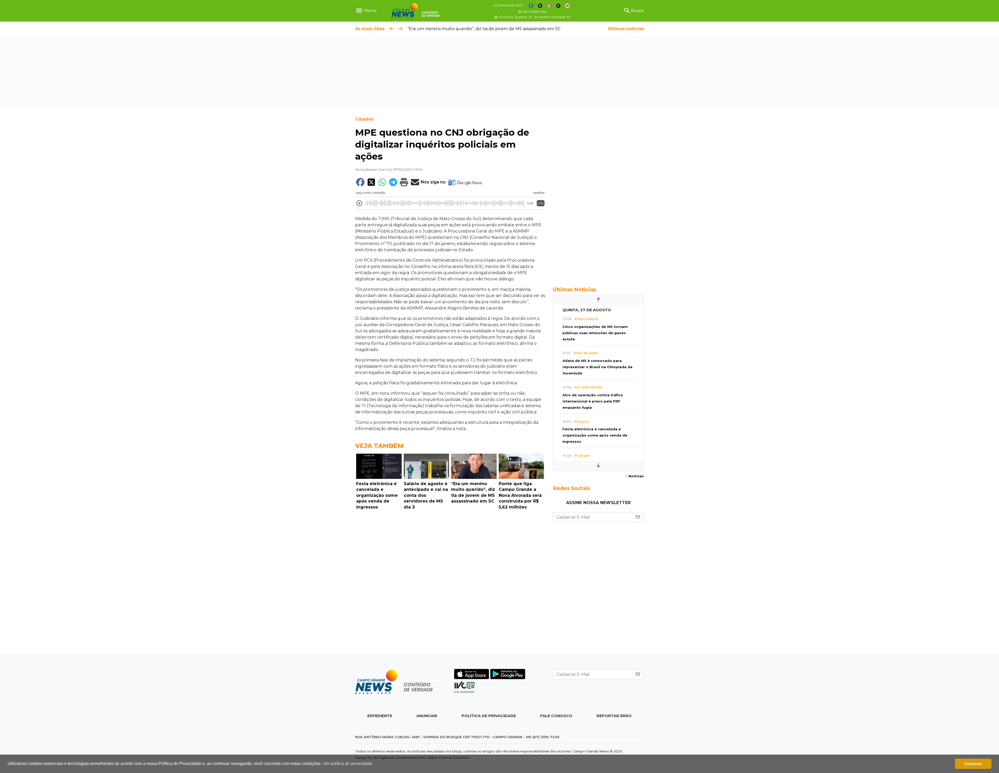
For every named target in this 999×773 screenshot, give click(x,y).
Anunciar (426, 715)
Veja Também (379, 446)
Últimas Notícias (574, 289)
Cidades (364, 119)
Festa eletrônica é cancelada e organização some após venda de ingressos (594, 435)
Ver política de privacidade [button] (347, 763)
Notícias (634, 476)
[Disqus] (450, 583)
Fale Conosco (556, 715)
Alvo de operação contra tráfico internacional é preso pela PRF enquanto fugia (592, 401)
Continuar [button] (973, 764)
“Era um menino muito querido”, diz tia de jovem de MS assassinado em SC (484, 28)
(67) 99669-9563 (534, 12)
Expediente (379, 715)
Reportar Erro (614, 715)
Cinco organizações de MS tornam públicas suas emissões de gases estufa (595, 333)
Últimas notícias (626, 28)
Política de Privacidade (489, 715)
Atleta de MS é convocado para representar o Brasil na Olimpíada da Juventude (597, 367)
